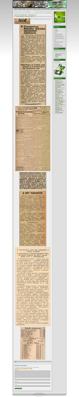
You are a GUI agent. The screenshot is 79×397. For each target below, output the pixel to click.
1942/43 (19, 361)
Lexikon (55, 32)
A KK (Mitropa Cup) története (58, 36)
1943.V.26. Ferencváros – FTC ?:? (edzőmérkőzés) (22, 11)
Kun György (63, 99)
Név (15, 378)
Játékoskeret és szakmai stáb (60, 53)
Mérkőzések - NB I (58, 54)
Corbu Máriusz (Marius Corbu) (60, 88)
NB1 (46, 361)
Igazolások (57, 56)
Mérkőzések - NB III (58, 55)
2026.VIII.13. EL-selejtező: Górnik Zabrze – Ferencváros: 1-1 (59, 98)
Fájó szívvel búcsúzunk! (58, 80)
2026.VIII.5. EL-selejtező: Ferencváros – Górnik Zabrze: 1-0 (59, 109)
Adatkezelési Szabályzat (58, 45)
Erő (39, 393)
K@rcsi (33, 16)
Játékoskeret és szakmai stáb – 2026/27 (60, 84)
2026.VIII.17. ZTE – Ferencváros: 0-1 (59, 90)
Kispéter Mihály (34, 361)
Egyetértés (42, 393)
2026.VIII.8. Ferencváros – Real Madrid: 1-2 (60, 100)
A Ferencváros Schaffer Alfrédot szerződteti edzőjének (42, 11)
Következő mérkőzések (58, 94)
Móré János (44, 361)
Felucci (56, 106)
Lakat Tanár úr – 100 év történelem (60, 107)
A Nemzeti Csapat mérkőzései (59, 38)
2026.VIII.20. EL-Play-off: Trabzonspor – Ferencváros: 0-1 (59, 82)
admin (56, 85)
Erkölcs (37, 393)
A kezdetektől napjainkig (58, 34)
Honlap (16, 384)
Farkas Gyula (30, 361)
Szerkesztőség (56, 43)
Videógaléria (56, 30)
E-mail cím (16, 381)
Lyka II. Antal (39, 361)
